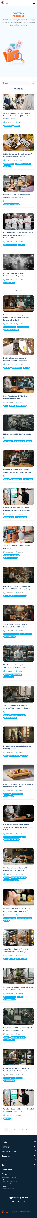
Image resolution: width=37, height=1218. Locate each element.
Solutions (6, 1147)
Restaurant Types (9, 1151)
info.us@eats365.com (8, 1184)
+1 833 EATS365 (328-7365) (9, 1182)
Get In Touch (7, 1169)
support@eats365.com (8, 1188)
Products (5, 1142)
